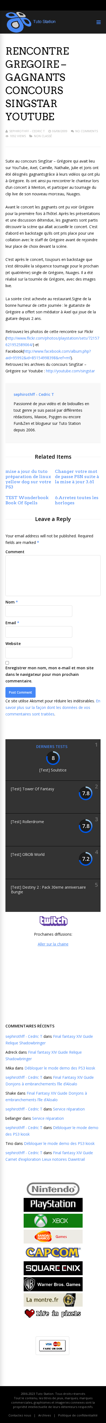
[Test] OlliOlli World (28, 854)
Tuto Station (45, 1394)
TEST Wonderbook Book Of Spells (27, 500)
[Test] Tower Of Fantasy (32, 788)
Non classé (43, 136)
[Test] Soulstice (53, 770)
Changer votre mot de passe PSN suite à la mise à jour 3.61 (77, 476)
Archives (44, 1415)
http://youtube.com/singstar (70, 370)
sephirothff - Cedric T (27, 131)
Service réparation (69, 1109)
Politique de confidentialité (78, 1415)
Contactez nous (19, 1415)
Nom (10, 602)
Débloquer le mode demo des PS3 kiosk (59, 1068)
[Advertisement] (53, 984)
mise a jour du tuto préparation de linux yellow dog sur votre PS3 (28, 479)
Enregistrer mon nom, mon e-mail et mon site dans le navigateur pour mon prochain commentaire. (49, 674)
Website (13, 643)
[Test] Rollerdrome (27, 821)
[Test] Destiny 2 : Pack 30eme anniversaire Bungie (48, 889)
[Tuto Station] (30, 31)
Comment (14, 551)
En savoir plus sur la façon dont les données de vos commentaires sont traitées (52, 707)
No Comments (86, 131)
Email (10, 622)
